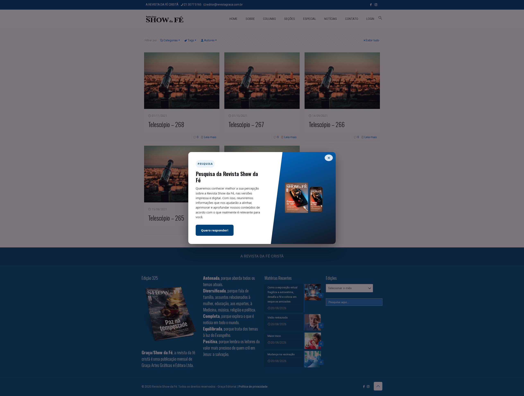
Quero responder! (214, 230)
